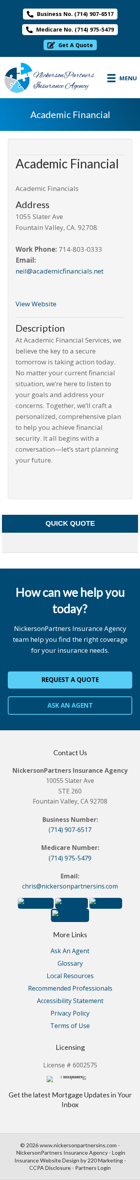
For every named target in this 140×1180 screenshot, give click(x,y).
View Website (36, 303)
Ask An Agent (70, 951)
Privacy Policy (70, 1013)
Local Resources (70, 976)
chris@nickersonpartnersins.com (70, 886)
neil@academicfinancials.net (59, 271)
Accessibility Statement (70, 1001)
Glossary (70, 964)
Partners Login (93, 1167)
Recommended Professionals (70, 989)
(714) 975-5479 (70, 858)
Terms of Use (70, 1026)
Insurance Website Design (46, 1160)
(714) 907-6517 (70, 829)
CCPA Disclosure (50, 1167)
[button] (70, 14)
